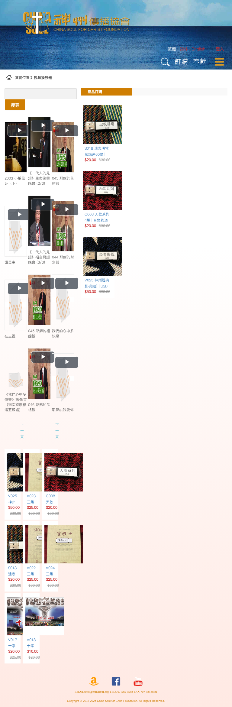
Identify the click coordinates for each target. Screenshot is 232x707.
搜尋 (15, 105)
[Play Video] (16, 147)
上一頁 (22, 430)
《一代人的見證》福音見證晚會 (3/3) (39, 257)
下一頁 (57, 430)
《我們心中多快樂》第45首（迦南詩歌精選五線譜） (16, 402)
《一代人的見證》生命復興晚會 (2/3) (39, 178)
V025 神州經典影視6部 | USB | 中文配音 (97, 286)
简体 (184, 49)
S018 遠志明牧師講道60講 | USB (97, 154)
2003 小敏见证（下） (15, 181)
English (198, 49)
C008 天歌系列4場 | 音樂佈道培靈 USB (97, 220)
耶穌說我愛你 (63, 409)
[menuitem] (220, 49)
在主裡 (10, 336)
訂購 (181, 61)
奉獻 (199, 61)
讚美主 (10, 262)
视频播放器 (43, 77)
